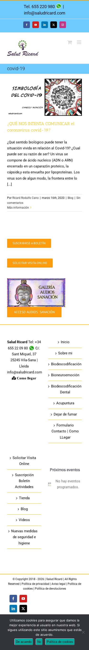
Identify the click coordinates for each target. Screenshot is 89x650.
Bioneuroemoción (65, 375)
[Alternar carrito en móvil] (69, 42)
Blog (70, 198)
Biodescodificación (65, 364)
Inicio (65, 342)
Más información (18, 207)
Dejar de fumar (65, 414)
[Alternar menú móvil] (79, 42)
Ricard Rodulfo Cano (25, 198)
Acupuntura (65, 403)
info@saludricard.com (44, 12)
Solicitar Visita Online (24, 461)
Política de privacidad (36, 584)
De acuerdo (24, 642)
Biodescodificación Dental (65, 389)
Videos (24, 520)
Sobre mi (65, 353)
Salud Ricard (54, 579)
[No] (83, 632)
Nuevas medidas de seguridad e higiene (24, 537)
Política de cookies (60, 642)
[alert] (65, 484)
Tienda (24, 498)
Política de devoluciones (50, 588)
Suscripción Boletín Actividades (24, 481)
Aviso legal (59, 584)
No (39, 642)
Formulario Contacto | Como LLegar (65, 431)
